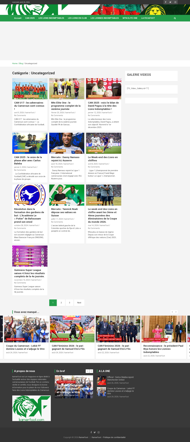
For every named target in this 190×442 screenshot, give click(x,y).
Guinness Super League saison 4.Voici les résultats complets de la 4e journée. (29, 273)
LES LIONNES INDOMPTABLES (105, 18)
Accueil (17, 18)
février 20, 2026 (57, 113)
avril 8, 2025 (93, 164)
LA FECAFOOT (148, 18)
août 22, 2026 (103, 353)
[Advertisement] (95, 41)
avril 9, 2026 (19, 113)
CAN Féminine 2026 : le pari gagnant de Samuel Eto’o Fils (68, 347)
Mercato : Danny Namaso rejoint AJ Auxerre (65, 159)
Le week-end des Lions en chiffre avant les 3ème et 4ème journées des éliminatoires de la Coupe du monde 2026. (102, 215)
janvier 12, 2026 (94, 113)
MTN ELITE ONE (130, 18)
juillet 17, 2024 (57, 219)
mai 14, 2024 (93, 225)
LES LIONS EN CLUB (77, 18)
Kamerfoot (83, 437)
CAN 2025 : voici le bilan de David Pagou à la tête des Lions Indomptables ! (103, 105)
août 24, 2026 (11, 353)
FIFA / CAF (19, 96)
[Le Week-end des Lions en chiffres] (103, 143)
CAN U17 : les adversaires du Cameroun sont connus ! (29, 105)
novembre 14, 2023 (22, 280)
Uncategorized (31, 96)
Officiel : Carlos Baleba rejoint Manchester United (120, 378)
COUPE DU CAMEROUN (15, 339)
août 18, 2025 (56, 164)
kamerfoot (29, 113)
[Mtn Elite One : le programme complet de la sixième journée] (66, 88)
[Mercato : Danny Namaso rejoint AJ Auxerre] (66, 143)
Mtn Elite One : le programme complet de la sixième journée (66, 105)
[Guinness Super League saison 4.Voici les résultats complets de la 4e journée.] (29, 256)
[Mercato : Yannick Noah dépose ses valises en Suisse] (66, 195)
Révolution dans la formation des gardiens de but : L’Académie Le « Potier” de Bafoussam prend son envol (29, 215)
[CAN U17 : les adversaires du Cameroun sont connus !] (29, 88)
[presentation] (172, 312)
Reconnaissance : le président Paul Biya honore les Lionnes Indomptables (163, 349)
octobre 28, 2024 (21, 225)
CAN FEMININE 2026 (106, 336)
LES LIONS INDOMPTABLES (51, 18)
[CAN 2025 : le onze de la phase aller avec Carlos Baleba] (29, 143)
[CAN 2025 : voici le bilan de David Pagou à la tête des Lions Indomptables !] (103, 88)
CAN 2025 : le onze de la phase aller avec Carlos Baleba (28, 160)
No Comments (20, 115)
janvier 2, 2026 (20, 167)
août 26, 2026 (112, 383)
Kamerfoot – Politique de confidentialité (109, 437)
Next (79, 303)
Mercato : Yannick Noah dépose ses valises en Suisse (64, 212)
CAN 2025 (30, 18)
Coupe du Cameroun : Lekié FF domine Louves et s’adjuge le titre (25, 347)
